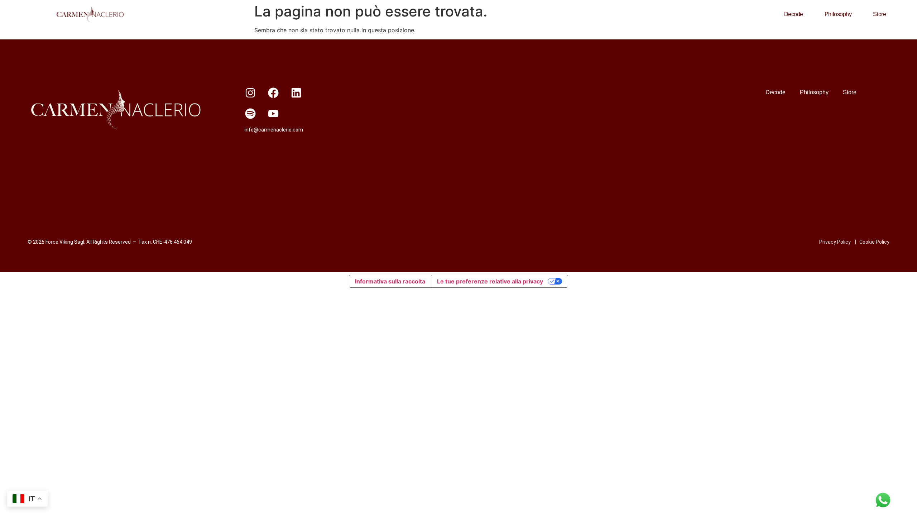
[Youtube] (273, 113)
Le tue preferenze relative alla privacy (490, 281)
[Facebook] (273, 92)
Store (879, 14)
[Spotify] (250, 113)
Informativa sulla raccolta (390, 281)
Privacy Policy (835, 242)
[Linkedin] (296, 92)
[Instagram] (250, 92)
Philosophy (838, 14)
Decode (793, 14)
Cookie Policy (874, 242)
